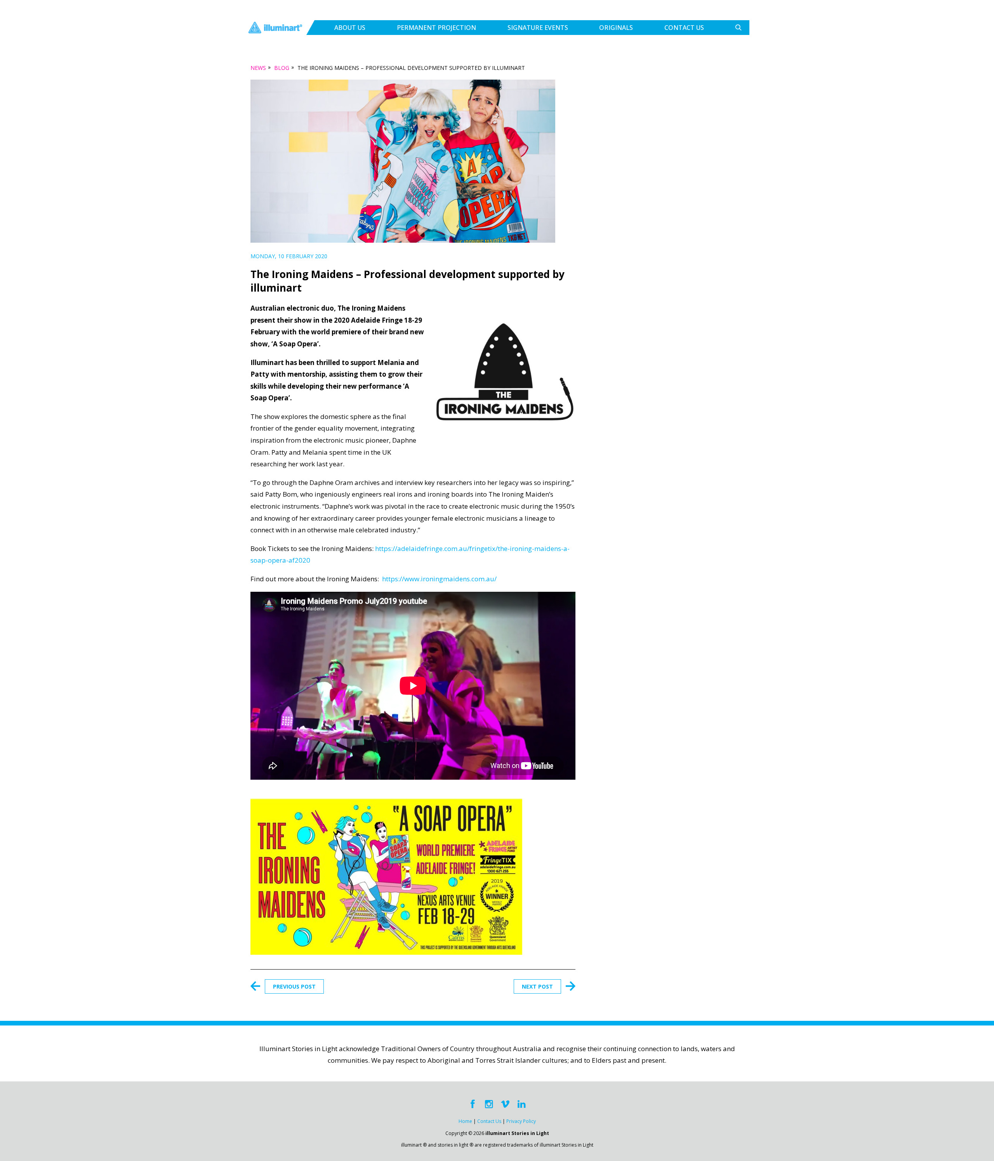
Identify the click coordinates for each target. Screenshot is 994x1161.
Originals (616, 27)
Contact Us (684, 27)
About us (349, 27)
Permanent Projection (436, 27)
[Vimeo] (505, 1104)
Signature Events (537, 27)
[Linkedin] (521, 1104)
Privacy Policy (521, 1121)
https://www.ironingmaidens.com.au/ (439, 578)
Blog (281, 67)
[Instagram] (489, 1104)
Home (465, 1121)
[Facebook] (473, 1104)
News (258, 67)
